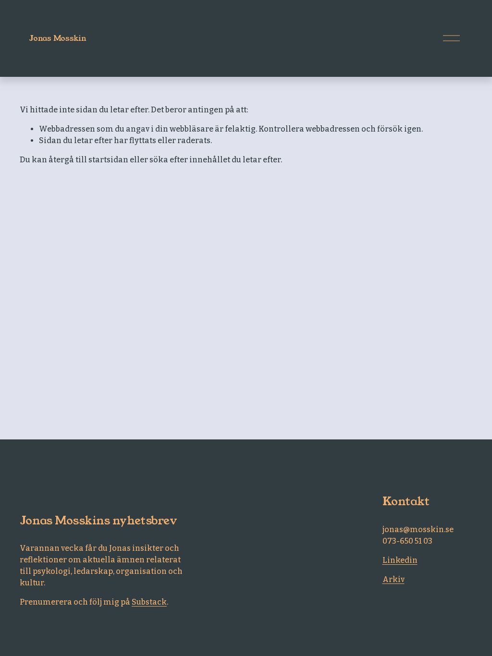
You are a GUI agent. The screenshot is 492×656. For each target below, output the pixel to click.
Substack (149, 602)
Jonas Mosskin (57, 38)
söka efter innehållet (189, 159)
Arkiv (393, 579)
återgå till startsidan (88, 159)
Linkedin (400, 560)
